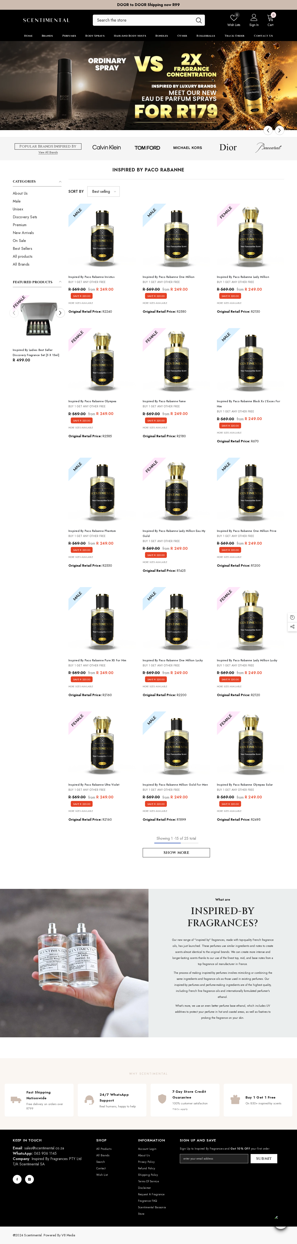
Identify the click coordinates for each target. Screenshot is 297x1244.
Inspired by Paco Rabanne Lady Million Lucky (247, 660)
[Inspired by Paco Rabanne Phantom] (102, 491)
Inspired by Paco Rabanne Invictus (91, 277)
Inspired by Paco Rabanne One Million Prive (246, 531)
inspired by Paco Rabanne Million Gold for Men (175, 785)
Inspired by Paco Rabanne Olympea (92, 401)
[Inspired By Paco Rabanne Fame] (176, 361)
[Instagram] (29, 1179)
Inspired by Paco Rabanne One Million (169, 277)
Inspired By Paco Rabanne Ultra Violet (93, 785)
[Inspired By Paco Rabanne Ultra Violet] (102, 745)
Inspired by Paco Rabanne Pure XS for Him (97, 660)
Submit (264, 1158)
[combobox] (143, 20)
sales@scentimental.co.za (44, 1148)
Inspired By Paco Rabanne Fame (164, 401)
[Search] (149, 20)
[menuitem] (37, 193)
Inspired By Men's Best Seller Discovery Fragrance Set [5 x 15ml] (36, 352)
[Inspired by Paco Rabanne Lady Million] (250, 237)
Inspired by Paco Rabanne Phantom (92, 531)
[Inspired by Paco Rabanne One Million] (176, 237)
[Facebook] (17, 1179)
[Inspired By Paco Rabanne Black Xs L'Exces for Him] (250, 361)
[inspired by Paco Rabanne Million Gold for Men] (176, 745)
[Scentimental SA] (148, 85)
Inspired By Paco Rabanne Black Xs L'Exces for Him (248, 403)
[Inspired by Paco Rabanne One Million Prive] (250, 491)
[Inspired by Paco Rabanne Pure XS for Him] (102, 620)
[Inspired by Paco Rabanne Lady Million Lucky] (250, 620)
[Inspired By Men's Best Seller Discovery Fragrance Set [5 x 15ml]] (37, 319)
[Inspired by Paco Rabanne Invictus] (102, 237)
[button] (268, 130)
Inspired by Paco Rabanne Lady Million (243, 277)
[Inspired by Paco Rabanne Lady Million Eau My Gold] (176, 491)
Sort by (76, 191)
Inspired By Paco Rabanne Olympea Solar (245, 785)
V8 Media (68, 1235)
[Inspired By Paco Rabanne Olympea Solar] (250, 745)
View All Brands (48, 152)
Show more (176, 852)
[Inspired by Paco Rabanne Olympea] (102, 361)
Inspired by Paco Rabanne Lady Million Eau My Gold (174, 533)
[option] (148, 5)
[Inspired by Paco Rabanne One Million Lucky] (176, 620)
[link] (74, 963)
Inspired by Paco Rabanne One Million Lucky (173, 660)
